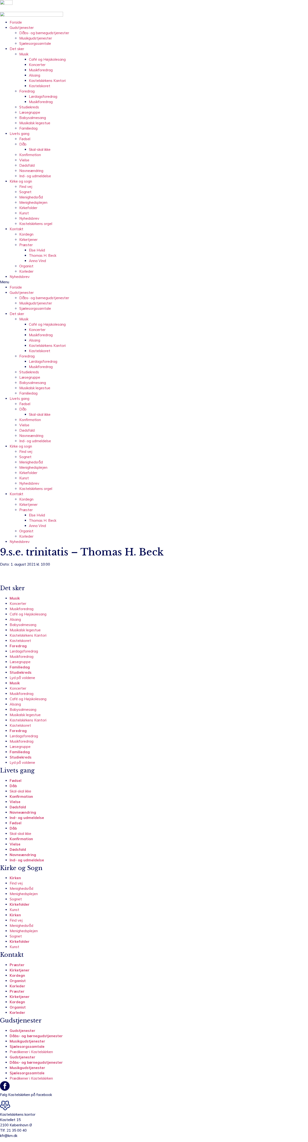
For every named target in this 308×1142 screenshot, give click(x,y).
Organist (26, 266)
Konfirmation (30, 154)
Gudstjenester (22, 27)
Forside (16, 22)
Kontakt (16, 229)
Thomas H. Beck (42, 255)
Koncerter (37, 64)
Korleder (26, 271)
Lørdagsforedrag (43, 96)
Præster (26, 245)
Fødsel (24, 139)
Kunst (24, 213)
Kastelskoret (39, 86)
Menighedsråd (31, 197)
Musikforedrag (41, 70)
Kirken (15, 878)
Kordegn (26, 234)
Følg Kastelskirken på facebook (26, 1094)
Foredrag (27, 91)
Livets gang (19, 133)
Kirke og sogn (21, 181)
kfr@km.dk (8, 1135)
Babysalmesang (32, 117)
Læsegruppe (29, 112)
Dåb (22, 144)
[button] (154, 282)
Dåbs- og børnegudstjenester (44, 33)
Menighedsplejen (33, 202)
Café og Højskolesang (47, 59)
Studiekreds (29, 107)
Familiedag (28, 128)
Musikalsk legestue (34, 123)
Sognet (25, 192)
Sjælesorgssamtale (35, 43)
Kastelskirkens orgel (35, 223)
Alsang (34, 75)
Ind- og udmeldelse (35, 176)
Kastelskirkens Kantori (47, 80)
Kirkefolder (28, 207)
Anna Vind (37, 260)
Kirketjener (28, 239)
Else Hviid (37, 250)
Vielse (24, 160)
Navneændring (31, 170)
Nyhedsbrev (29, 218)
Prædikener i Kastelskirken (31, 1052)
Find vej (25, 186)
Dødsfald (27, 165)
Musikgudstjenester (35, 38)
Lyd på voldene (22, 677)
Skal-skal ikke (40, 149)
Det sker (17, 48)
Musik (23, 54)
